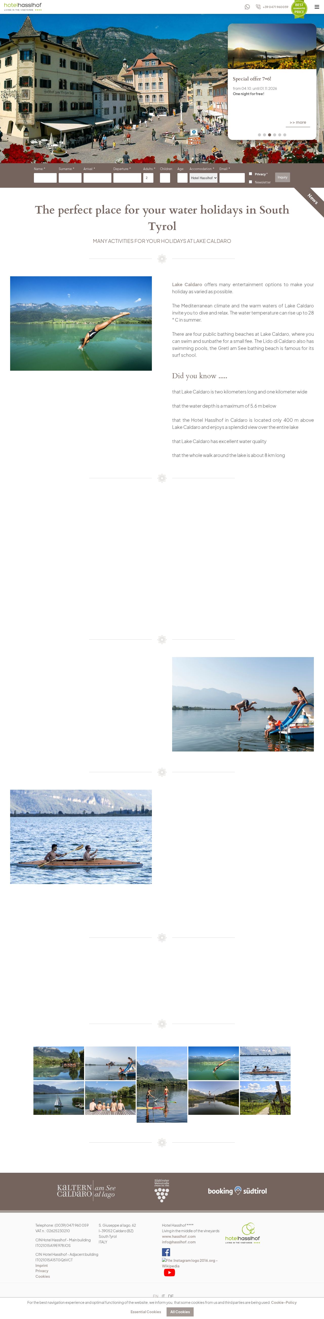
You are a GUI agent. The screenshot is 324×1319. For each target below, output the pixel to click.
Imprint (41, 1265)
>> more (236, 122)
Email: (223, 169)
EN (155, 1296)
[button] (259, 134)
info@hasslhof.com (179, 1242)
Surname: (65, 169)
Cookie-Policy (284, 1302)
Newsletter (263, 182)
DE (171, 1296)
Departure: (121, 169)
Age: (180, 169)
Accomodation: (201, 169)
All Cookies (180, 1311)
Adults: (148, 169)
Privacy (260, 174)
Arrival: (88, 169)
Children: (166, 169)
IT (163, 1296)
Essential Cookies (146, 1311)
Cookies (42, 1276)
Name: (38, 169)
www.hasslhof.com (179, 1236)
